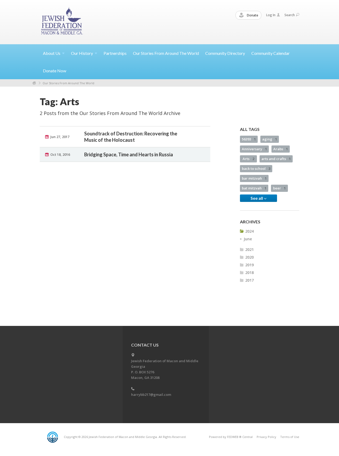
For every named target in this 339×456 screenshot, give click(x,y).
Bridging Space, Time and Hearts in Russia (128, 154)
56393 (249, 139)
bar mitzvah (254, 178)
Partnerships (115, 53)
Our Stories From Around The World (166, 53)
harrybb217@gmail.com (151, 394)
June (248, 238)
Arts (248, 158)
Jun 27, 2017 (59, 136)
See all (257, 198)
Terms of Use (289, 437)
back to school (256, 168)
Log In (270, 15)
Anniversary (254, 149)
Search (289, 15)
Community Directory (225, 53)
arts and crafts (276, 158)
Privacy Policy (266, 437)
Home (34, 83)
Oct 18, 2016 (60, 154)
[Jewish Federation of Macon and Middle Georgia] (62, 21)
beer (279, 188)
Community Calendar (270, 53)
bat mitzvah (254, 188)
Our (82, 53)
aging (269, 139)
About (51, 53)
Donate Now (54, 70)
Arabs (280, 149)
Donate (252, 15)
